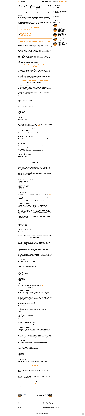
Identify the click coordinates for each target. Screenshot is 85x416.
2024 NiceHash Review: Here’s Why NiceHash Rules (62, 34)
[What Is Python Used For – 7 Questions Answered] (50, 395)
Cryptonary (55, 1)
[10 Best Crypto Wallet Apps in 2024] (19, 395)
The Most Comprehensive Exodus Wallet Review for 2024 (61, 30)
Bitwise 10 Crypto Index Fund (26, 33)
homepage (45, 321)
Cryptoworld (62, 1)
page (39, 125)
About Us (19, 403)
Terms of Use (20, 406)
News (43, 1)
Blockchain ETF (23, 34)
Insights (50, 1)
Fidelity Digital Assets (24, 30)
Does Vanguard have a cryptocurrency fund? (27, 386)
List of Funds (57, 7)
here (27, 160)
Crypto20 (22, 32)
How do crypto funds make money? (25, 391)
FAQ (56, 17)
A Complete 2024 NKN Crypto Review (62, 25)
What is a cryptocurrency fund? (24, 388)
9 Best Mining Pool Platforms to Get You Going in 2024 (62, 39)
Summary (57, 16)
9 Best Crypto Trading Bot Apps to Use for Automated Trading (62, 44)
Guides (46, 1)
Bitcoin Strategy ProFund (25, 29)
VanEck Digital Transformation (26, 35)
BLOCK (21, 36)
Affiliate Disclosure (20, 407)
